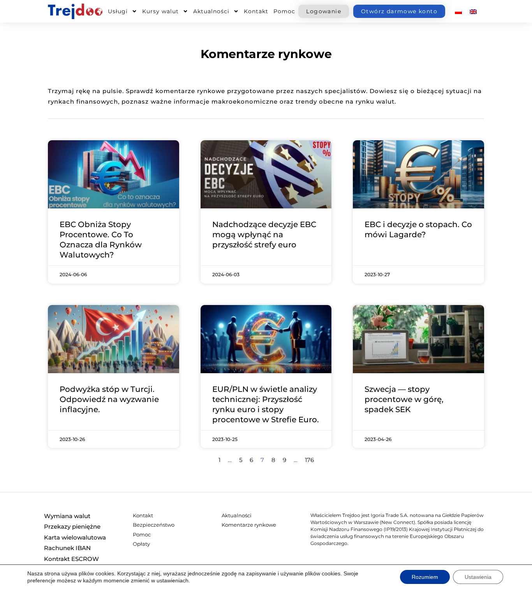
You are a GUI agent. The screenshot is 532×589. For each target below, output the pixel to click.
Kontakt (256, 11)
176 (309, 460)
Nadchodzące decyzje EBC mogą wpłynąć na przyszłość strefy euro (264, 234)
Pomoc (284, 11)
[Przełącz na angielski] (473, 11)
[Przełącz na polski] (458, 11)
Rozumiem (425, 577)
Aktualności (211, 11)
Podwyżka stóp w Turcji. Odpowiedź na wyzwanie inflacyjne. (109, 399)
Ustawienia (478, 577)
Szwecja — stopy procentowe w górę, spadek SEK (404, 399)
